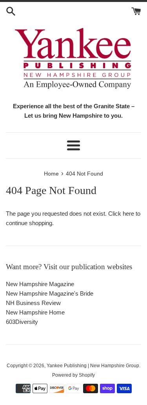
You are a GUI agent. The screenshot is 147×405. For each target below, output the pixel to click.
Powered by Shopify (73, 375)
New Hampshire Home (35, 312)
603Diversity (22, 321)
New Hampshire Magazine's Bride (49, 293)
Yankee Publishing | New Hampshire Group (93, 365)
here (128, 213)
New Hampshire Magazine (40, 284)
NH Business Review (33, 303)
